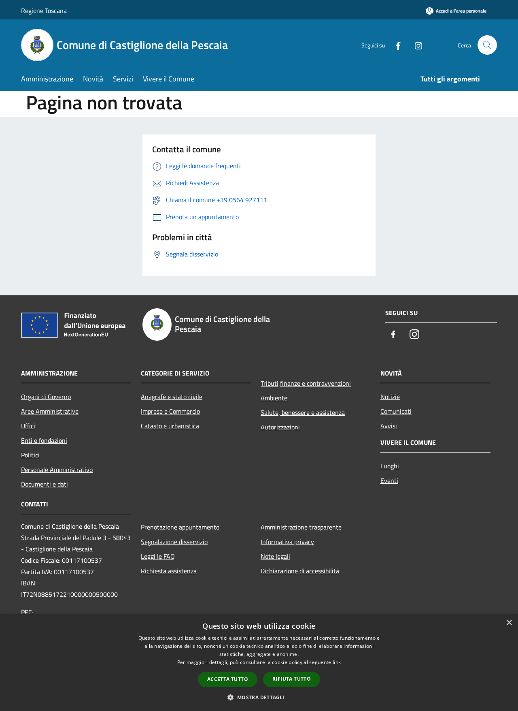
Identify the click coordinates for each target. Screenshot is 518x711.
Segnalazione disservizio (174, 542)
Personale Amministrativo (57, 469)
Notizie (390, 396)
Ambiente (274, 398)
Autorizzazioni (280, 427)
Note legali (275, 556)
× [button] (509, 623)
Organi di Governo (46, 396)
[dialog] (259, 662)
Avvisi (388, 426)
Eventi (389, 480)
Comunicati (396, 411)
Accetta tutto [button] (227, 679)
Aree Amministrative (50, 411)
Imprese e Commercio (170, 411)
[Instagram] (415, 44)
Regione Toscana (44, 10)
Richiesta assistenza (169, 571)
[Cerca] (487, 45)
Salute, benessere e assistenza (303, 412)
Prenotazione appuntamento (180, 527)
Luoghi (389, 466)
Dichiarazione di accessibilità (300, 571)
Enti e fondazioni (44, 440)
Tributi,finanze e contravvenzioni (306, 383)
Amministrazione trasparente (301, 527)
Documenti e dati (44, 484)
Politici (30, 455)
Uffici (28, 426)
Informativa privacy (287, 542)
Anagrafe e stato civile (171, 396)
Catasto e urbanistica (170, 426)
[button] (259, 697)
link (337, 662)
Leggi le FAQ (158, 556)
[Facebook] (395, 44)
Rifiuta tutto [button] (291, 678)
